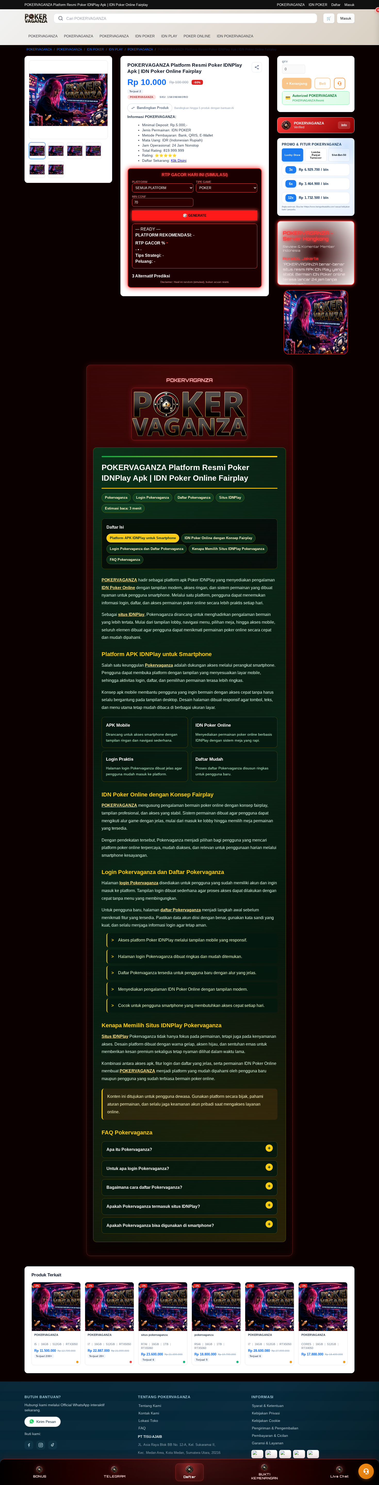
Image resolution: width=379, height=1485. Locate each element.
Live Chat (339, 1476)
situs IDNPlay (131, 614)
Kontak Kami (148, 1413)
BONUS (39, 1476)
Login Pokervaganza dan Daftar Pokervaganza (146, 549)
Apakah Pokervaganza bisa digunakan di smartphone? (160, 1225)
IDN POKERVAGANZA (235, 36)
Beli (322, 83)
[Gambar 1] (37, 150)
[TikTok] (52, 1445)
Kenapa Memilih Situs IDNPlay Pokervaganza (228, 549)
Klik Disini (178, 161)
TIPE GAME (203, 181)
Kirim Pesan (46, 1422)
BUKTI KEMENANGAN (264, 1476)
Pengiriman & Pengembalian (275, 1428)
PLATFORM (139, 181)
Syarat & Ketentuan (268, 1406)
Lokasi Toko (148, 1421)
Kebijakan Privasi (266, 1413)
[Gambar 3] (75, 150)
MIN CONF (139, 196)
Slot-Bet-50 (339, 155)
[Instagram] (40, 1445)
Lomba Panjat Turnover (316, 155)
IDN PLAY (169, 36)
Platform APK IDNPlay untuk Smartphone (143, 538)
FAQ (142, 1428)
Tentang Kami (149, 1406)
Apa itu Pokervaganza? (129, 1149)
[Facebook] (28, 1445)
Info (344, 125)
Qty (285, 61)
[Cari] (60, 18)
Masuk (349, 5)
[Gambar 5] (37, 169)
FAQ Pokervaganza (125, 560)
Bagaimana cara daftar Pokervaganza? (144, 1187)
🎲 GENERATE (195, 215)
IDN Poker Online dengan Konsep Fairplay (218, 538)
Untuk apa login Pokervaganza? (137, 1168)
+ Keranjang (296, 83)
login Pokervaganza (138, 883)
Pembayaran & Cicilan (270, 1436)
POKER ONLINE (197, 36)
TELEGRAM (114, 1476)
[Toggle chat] (366, 1471)
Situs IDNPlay (115, 1036)
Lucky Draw (292, 155)
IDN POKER (318, 5)
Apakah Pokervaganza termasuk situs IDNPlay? (153, 1206)
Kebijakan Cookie (266, 1421)
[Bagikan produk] (257, 67)
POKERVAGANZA (290, 5)
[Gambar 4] (93, 150)
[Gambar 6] (56, 169)
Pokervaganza (159, 665)
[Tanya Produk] (339, 83)
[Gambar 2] (56, 150)
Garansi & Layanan (267, 1443)
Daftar (335, 5)
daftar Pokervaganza (180, 910)
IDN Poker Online (118, 587)
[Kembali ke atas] (367, 1458)
